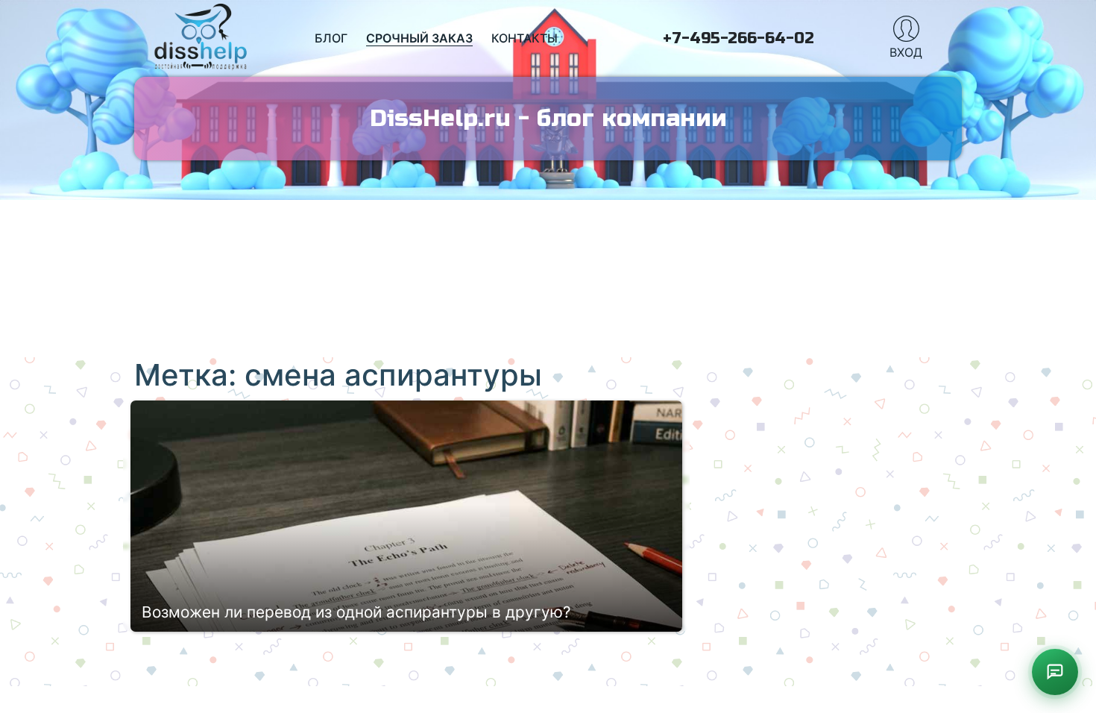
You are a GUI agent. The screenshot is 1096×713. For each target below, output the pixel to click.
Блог (331, 38)
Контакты (524, 38)
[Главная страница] (201, 38)
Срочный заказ (419, 38)
